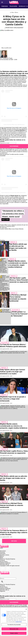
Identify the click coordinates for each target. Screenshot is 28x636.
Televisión (13, 6)
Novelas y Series (4, 555)
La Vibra (12, 12)
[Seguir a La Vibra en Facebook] (2, 592)
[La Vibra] (14, 2)
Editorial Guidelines (5, 563)
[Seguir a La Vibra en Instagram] (9, 592)
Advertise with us (4, 564)
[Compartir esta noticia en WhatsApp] (2, 61)
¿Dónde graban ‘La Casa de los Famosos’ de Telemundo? (19, 314)
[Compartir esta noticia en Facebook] (5, 61)
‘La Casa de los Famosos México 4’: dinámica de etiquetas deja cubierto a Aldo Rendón (13, 532)
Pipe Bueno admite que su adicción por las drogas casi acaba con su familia (13, 478)
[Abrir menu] (2, 2)
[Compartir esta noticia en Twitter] (9, 61)
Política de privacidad (5, 150)
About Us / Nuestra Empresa (7, 559)
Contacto (2, 560)
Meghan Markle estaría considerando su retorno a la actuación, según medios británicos (13, 426)
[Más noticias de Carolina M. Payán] (3, 51)
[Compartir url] (1, 68)
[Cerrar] (26, 609)
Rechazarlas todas (14, 629)
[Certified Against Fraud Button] (5, 567)
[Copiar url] (3, 65)
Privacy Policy (4, 561)
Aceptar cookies (14, 633)
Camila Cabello (4, 229)
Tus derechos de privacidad (13, 624)
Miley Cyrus (12, 229)
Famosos (4, 6)
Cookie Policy (18, 621)
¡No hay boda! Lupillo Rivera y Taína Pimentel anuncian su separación (19, 280)
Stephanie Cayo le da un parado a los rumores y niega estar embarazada (13, 399)
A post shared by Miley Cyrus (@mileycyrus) (14, 124)
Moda (1, 557)
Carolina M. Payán (7, 58)
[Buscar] (2, 581)
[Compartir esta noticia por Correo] (12, 61)
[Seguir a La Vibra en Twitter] (5, 592)
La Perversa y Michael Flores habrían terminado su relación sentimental (11, 505)
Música (16, 12)
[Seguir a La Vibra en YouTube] (12, 592)
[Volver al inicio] (4, 571)
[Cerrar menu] (1, 576)
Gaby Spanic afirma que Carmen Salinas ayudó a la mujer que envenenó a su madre (12, 372)
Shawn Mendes (19, 229)
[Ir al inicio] (14, 546)
